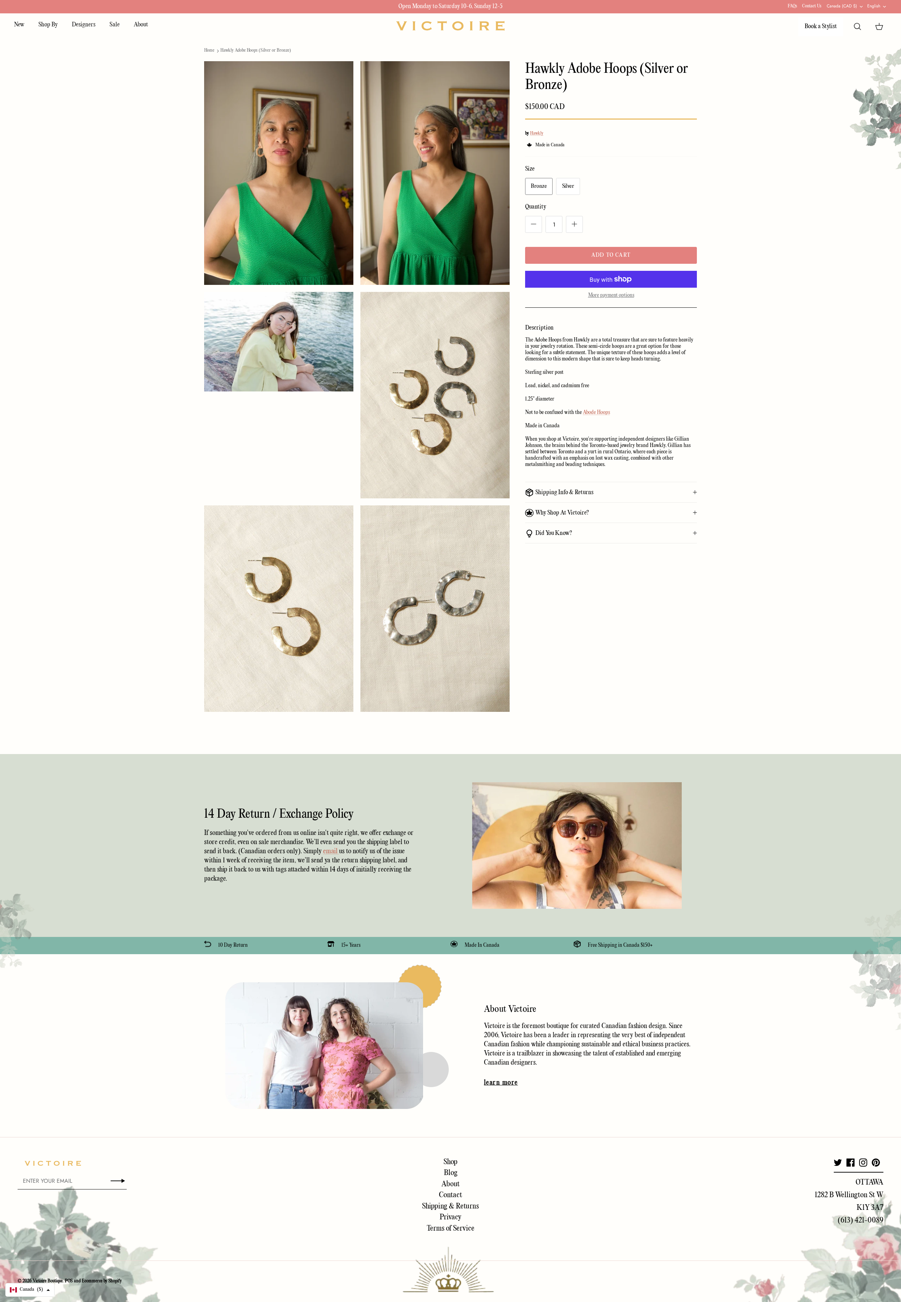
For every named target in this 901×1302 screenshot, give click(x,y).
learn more (501, 1083)
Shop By (48, 24)
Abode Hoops (596, 412)
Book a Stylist (821, 26)
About (141, 24)
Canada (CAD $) (842, 6)
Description (539, 328)
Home (209, 50)
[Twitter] (838, 1163)
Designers (83, 24)
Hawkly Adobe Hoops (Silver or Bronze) (255, 50)
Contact (450, 1195)
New (19, 24)
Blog (451, 1173)
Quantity (535, 207)
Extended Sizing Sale (403, 6)
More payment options (611, 295)
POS (69, 1281)
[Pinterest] (876, 1163)
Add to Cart (611, 255)
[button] (30, 1289)
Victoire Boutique (48, 1281)
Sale (114, 24)
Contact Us (811, 6)
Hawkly (536, 133)
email (331, 851)
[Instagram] (863, 1163)
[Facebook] (850, 1163)
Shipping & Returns (450, 1206)
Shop (450, 1162)
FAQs (792, 6)
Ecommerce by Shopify (102, 1281)
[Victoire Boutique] (450, 25)
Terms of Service (450, 1228)
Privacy (450, 1217)
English (873, 6)
